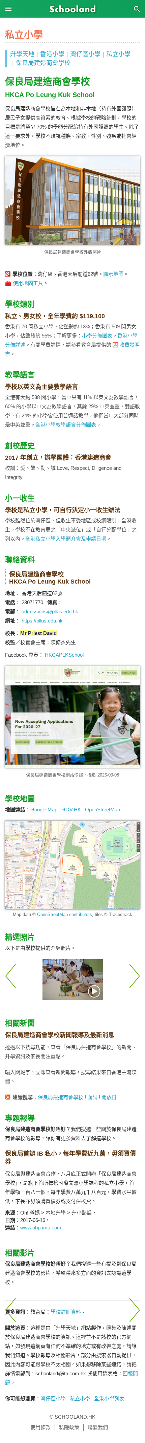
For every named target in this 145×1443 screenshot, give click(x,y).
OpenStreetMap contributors (64, 914)
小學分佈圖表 (97, 335)
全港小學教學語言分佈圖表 (65, 425)
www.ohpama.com (40, 1227)
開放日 (109, 1097)
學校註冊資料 (66, 1312)
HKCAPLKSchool (64, 655)
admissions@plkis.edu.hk (50, 611)
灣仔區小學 (85, 54)
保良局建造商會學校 (43, 63)
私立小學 (118, 54)
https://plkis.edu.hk (42, 621)
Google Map (43, 809)
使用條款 (40, 1427)
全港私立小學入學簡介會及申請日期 (65, 539)
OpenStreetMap (102, 809)
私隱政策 (69, 1427)
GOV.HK (71, 809)
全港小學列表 (109, 1398)
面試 (92, 1097)
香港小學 (52, 54)
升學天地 (22, 54)
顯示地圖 (113, 274)
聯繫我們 (98, 1427)
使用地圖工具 (28, 283)
